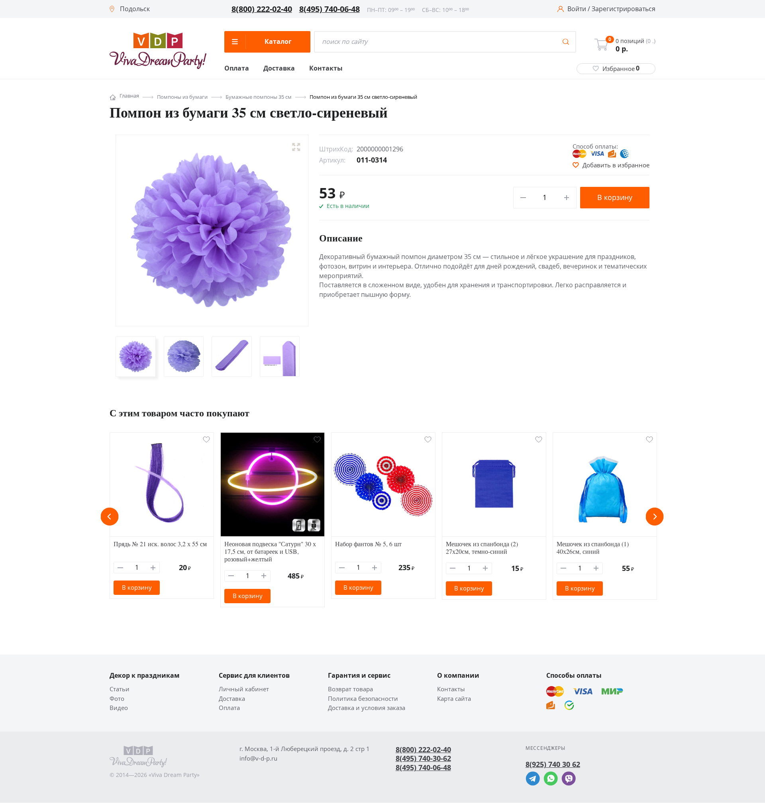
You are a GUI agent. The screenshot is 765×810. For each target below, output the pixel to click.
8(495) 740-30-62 (423, 758)
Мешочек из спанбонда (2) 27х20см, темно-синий (482, 547)
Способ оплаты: (595, 146)
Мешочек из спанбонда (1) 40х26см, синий (593, 547)
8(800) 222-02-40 (261, 9)
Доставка (279, 68)
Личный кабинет (244, 689)
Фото (117, 699)
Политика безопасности (363, 699)
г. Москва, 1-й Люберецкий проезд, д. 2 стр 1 (304, 749)
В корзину (614, 197)
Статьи (119, 689)
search (566, 42)
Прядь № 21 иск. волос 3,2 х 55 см (160, 543)
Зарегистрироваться (623, 9)
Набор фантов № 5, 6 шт (368, 543)
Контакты (326, 68)
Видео (119, 708)
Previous (110, 517)
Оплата (236, 68)
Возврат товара (350, 689)
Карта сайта (454, 699)
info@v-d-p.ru (258, 758)
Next (655, 517)
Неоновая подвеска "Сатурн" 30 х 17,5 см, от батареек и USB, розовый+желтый (270, 551)
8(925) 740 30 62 (553, 764)
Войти (576, 9)
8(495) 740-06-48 (329, 9)
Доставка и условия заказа (366, 708)
